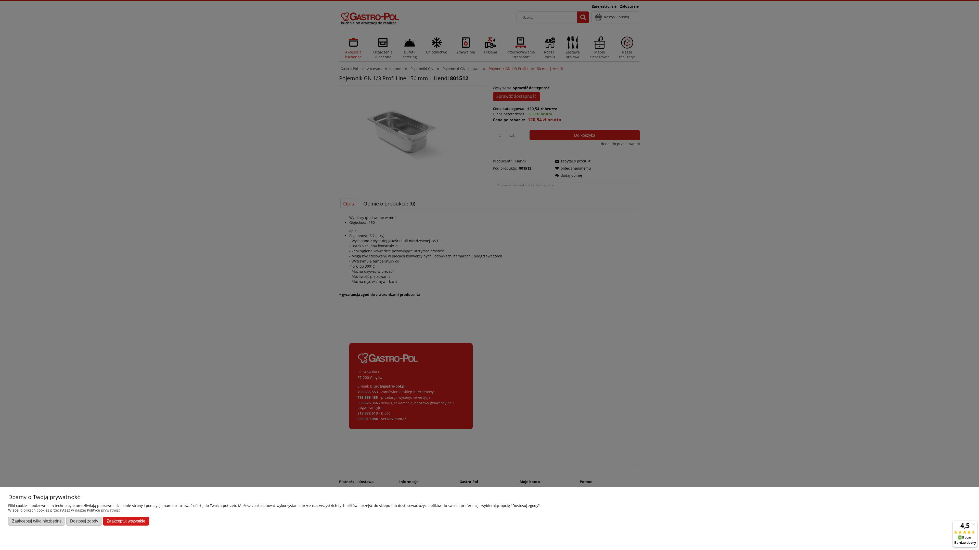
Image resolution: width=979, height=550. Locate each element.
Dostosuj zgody (84, 521)
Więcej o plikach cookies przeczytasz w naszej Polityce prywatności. (65, 510)
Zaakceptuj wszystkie (126, 521)
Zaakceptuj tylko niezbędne (37, 521)
